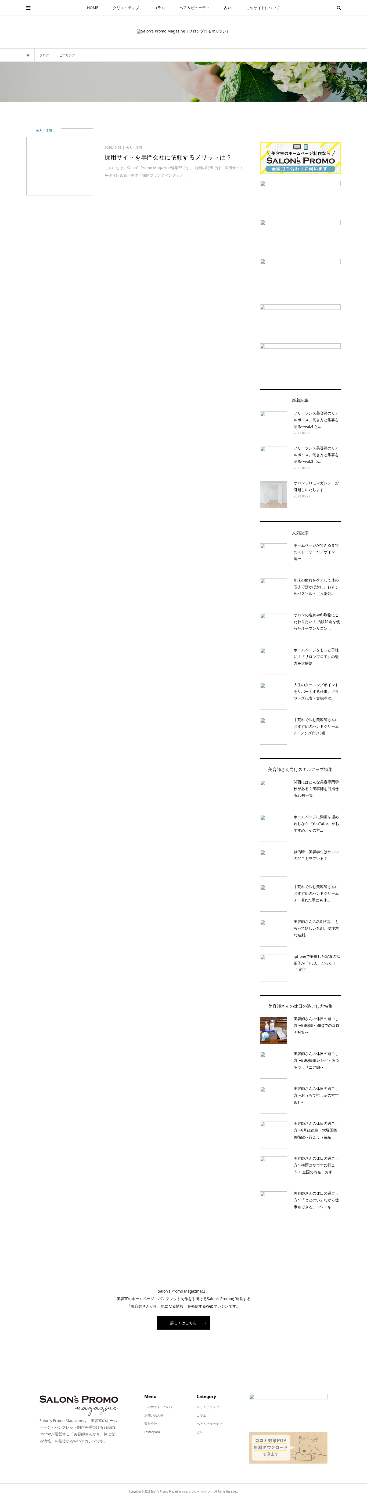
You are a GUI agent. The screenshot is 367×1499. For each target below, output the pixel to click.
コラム (159, 7)
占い (228, 7)
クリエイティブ (126, 7)
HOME (92, 7)
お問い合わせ (154, 1415)
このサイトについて (263, 7)
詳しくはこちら (183, 1322)
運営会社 (150, 1423)
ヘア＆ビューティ (194, 7)
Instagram (152, 1432)
